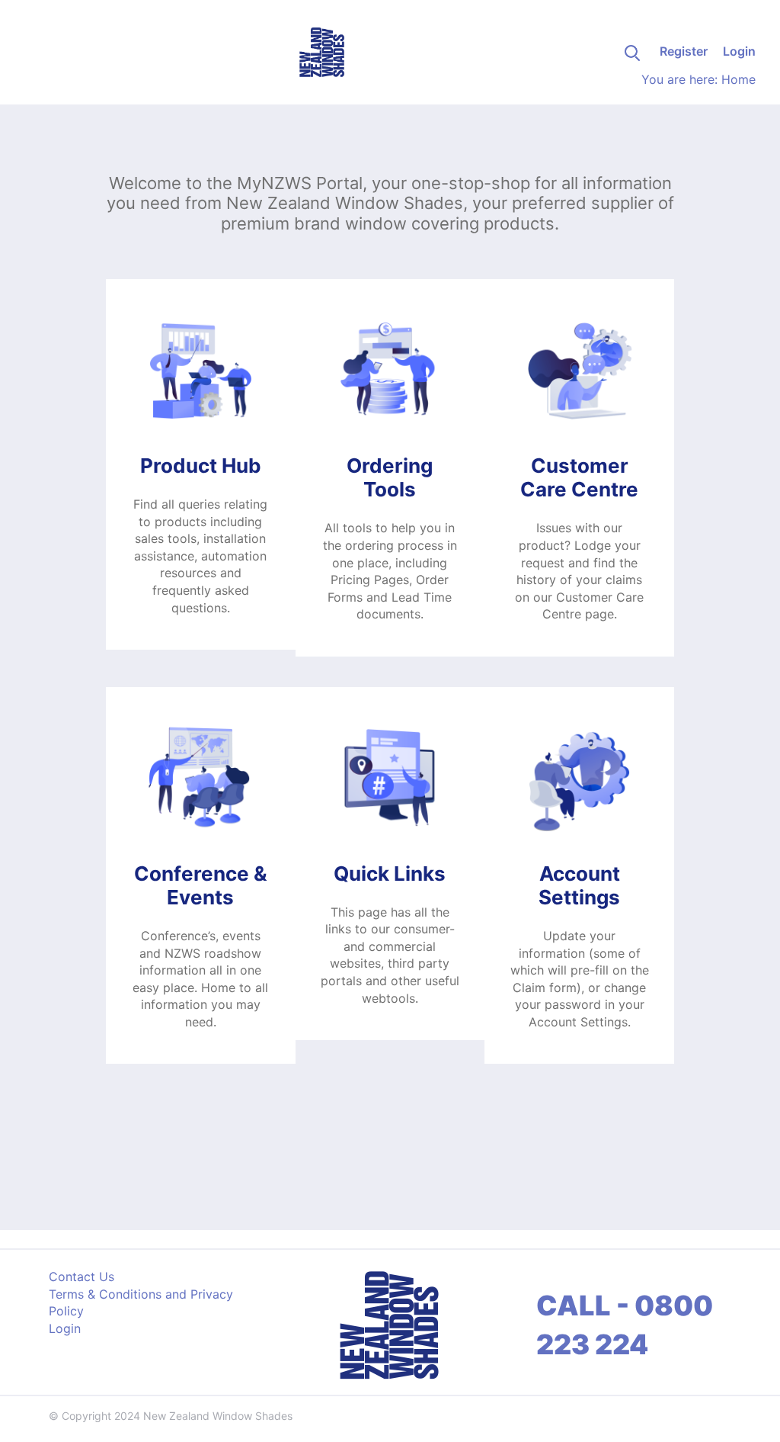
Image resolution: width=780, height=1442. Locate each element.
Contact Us (81, 1276)
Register (684, 51)
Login (739, 51)
